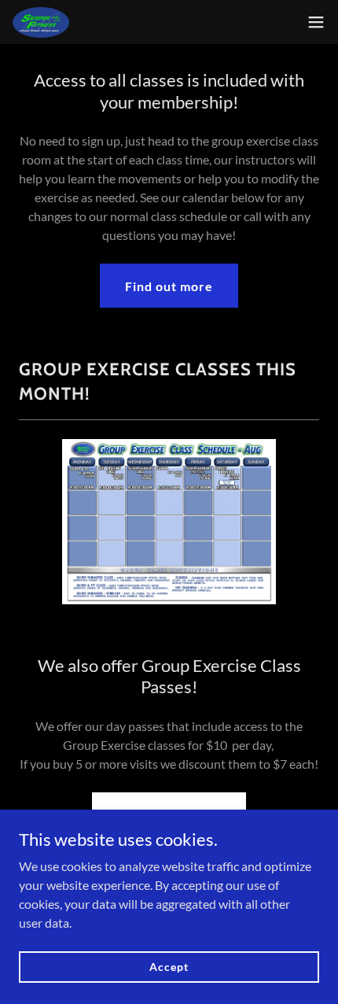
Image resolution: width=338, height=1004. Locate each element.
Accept (168, 966)
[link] (41, 22)
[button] (316, 22)
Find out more (169, 286)
